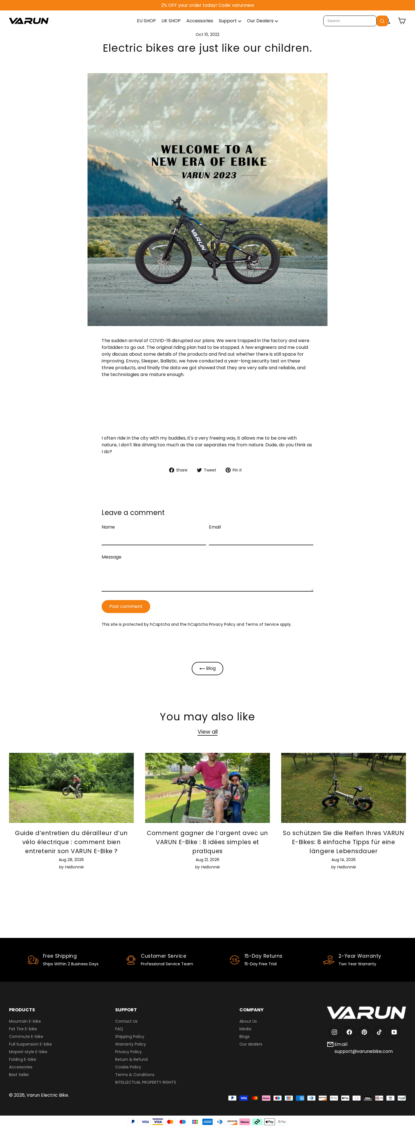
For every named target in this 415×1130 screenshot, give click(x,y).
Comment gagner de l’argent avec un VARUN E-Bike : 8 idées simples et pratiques (207, 842)
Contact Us (126, 1021)
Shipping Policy (129, 1036)
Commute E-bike (26, 1036)
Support (228, 21)
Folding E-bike (22, 1059)
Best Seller (19, 1074)
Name (108, 527)
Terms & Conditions (134, 1074)
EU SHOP (146, 21)
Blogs (244, 1036)
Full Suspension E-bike (30, 1044)
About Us (248, 1021)
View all (208, 732)
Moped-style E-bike (28, 1052)
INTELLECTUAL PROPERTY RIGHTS (145, 1082)
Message (111, 557)
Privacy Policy (222, 624)
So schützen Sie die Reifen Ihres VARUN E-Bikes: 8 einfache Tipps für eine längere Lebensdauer (343, 842)
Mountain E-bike (25, 1021)
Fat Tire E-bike (23, 1029)
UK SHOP (171, 21)
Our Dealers (261, 21)
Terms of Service (262, 624)
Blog (210, 668)
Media (245, 1029)
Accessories (199, 21)
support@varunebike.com (364, 1051)
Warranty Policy (130, 1044)
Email (215, 527)
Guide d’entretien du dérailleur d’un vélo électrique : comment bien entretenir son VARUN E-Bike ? (71, 842)
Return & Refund (131, 1059)
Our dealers (250, 1044)
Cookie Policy (128, 1067)
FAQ (119, 1029)
